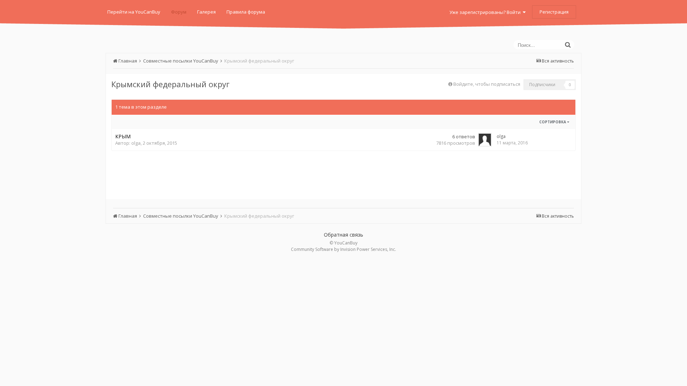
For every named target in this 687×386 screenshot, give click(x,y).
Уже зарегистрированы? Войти (486, 12)
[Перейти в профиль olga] (485, 140)
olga (136, 143)
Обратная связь (343, 234)
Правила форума (245, 12)
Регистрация (554, 12)
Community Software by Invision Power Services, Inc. (343, 249)
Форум (178, 12)
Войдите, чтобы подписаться (486, 84)
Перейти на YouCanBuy (133, 12)
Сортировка (553, 121)
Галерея (206, 12)
